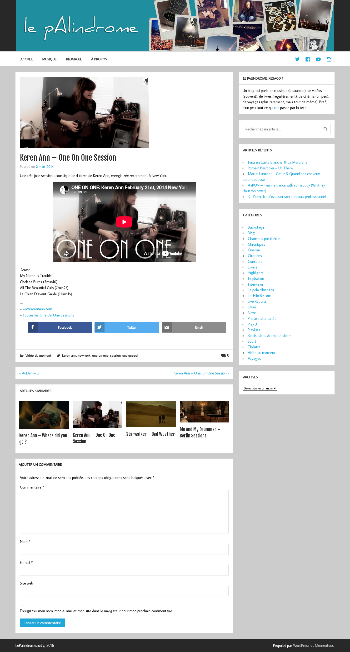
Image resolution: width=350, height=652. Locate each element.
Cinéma (254, 250)
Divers (253, 267)
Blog (251, 232)
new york (84, 355)
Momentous (324, 645)
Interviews (256, 284)
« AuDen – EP (29, 373)
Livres (252, 307)
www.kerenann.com (37, 309)
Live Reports (257, 301)
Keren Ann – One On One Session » (201, 373)
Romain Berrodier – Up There (270, 168)
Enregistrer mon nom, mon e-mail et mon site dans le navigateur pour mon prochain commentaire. (96, 611)
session (115, 355)
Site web (26, 583)
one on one (100, 355)
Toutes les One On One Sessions (48, 315)
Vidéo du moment (38, 355)
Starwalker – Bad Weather (150, 434)
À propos (99, 59)
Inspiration (256, 278)
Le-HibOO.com (259, 295)
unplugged (130, 355)
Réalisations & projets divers (269, 335)
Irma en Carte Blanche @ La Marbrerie (277, 162)
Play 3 (252, 324)
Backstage (256, 227)
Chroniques (256, 244)
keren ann (69, 355)
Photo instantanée (262, 318)
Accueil (26, 59)
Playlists (254, 329)
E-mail (26, 562)
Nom (25, 541)
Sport (252, 341)
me (276, 107)
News (252, 312)
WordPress (301, 645)
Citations (255, 255)
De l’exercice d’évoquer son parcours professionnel (287, 196)
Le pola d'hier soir (261, 290)
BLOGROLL (74, 59)
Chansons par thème (264, 238)
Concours (255, 261)
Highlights (256, 272)
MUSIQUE (49, 59)
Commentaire (32, 487)
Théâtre (254, 347)
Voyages (254, 358)
